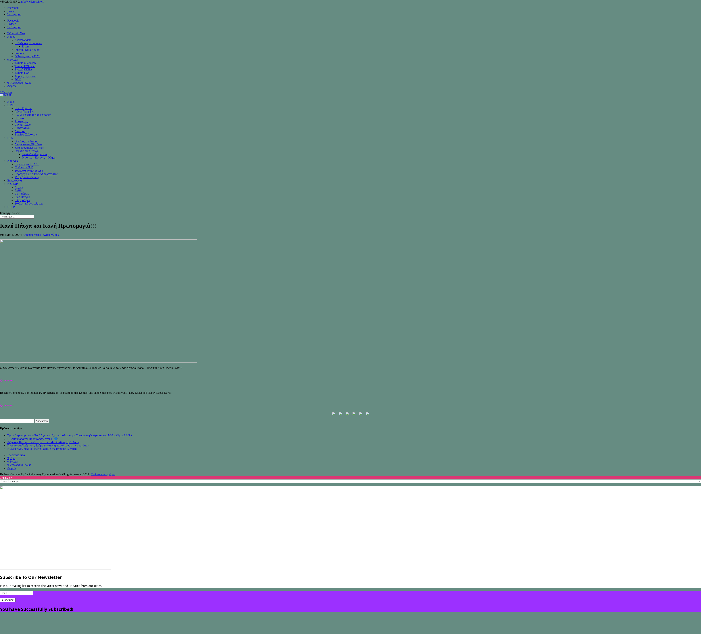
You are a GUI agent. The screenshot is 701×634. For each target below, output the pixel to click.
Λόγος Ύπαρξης (24, 111)
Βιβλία (18, 190)
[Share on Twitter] (340, 415)
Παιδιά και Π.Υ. (24, 167)
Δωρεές (11, 85)
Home (10, 101)
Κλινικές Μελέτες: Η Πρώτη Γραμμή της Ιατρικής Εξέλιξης (42, 448)
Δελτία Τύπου (23, 124)
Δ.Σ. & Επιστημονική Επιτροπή (33, 114)
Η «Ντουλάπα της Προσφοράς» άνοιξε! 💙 (32, 438)
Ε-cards (26, 46)
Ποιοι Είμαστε (23, 108)
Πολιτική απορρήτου (103, 474)
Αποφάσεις (21, 121)
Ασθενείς (12, 160)
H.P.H (10, 104)
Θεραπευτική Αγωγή (27, 150)
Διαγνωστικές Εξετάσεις (29, 144)
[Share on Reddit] (347, 415)
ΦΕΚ (18, 79)
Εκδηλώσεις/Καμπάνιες (28, 43)
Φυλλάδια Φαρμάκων (34, 154)
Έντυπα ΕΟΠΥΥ (25, 66)
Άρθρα (11, 36)
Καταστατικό (22, 127)
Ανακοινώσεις (23, 39)
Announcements (32, 234)
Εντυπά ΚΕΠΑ (23, 69)
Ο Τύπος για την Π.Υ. (27, 56)
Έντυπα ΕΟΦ (22, 72)
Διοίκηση (20, 131)
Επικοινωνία (14, 180)
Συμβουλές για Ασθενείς (29, 170)
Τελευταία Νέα (16, 33)
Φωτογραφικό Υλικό (19, 82)
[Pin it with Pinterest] (354, 415)
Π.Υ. (10, 137)
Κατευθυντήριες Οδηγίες (29, 147)
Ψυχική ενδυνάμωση (27, 177)
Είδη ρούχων (22, 200)
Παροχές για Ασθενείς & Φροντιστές (36, 173)
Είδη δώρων (22, 193)
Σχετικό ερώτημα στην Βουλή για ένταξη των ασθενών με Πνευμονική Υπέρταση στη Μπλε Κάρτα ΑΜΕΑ (69, 435)
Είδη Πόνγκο (22, 196)
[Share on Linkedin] (361, 415)
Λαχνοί (19, 187)
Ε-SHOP (12, 183)
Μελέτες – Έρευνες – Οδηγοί (39, 157)
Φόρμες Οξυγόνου (25, 76)
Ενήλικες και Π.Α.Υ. (27, 164)
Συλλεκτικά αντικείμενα (29, 203)
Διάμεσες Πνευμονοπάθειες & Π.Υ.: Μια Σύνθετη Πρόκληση (43, 442)
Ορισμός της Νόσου (26, 141)
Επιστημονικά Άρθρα (27, 49)
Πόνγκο (19, 118)
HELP (11, 206)
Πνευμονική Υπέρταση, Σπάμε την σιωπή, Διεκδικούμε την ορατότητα (48, 445)
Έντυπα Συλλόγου (25, 62)
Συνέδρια (20, 53)
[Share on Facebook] (334, 415)
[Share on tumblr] (367, 415)
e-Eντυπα (12, 59)
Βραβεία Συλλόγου (26, 134)
